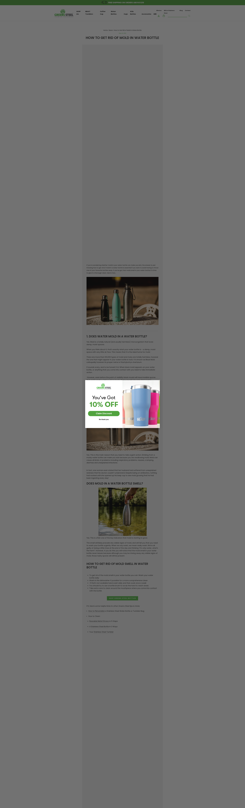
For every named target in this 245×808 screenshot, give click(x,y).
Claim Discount (104, 413)
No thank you (104, 419)
